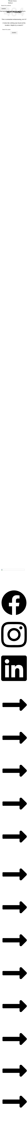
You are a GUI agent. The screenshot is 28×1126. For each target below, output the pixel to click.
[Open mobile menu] (1, 2)
